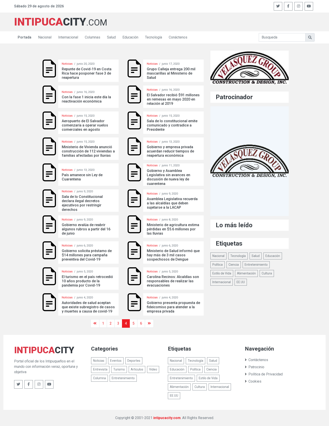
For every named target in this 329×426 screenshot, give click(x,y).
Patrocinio (256, 367)
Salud (111, 37)
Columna (99, 378)
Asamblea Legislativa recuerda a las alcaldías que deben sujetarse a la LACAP (172, 203)
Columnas (92, 37)
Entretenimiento (256, 264)
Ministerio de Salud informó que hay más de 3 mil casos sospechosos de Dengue (173, 255)
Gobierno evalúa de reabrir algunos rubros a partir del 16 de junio (86, 229)
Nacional (44, 37)
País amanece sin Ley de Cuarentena (82, 177)
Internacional (68, 37)
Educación (130, 37)
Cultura (267, 273)
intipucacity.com (167, 418)
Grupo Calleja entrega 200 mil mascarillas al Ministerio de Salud (171, 73)
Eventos (116, 360)
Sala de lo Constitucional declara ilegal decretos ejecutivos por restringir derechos (82, 203)
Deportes (133, 360)
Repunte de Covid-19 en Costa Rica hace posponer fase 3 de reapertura (86, 73)
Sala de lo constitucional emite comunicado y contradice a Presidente (172, 125)
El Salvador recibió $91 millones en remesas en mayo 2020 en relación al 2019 (173, 99)
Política (217, 264)
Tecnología (153, 37)
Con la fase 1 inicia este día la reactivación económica (86, 99)
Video (153, 369)
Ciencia (234, 264)
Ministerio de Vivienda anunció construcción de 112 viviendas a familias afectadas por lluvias (88, 151)
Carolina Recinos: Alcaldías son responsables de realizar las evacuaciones (173, 281)
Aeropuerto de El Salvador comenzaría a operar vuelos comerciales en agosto (85, 125)
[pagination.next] (149, 323)
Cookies (254, 381)
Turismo (119, 369)
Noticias (67, 63)
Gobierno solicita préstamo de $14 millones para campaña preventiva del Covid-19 (87, 255)
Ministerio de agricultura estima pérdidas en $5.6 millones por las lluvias (173, 229)
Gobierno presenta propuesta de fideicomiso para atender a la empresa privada (173, 307)
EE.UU (241, 282)
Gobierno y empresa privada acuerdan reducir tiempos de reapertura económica (170, 151)
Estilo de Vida (221, 273)
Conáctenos (178, 37)
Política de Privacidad (265, 374)
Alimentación (246, 273)
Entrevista (100, 369)
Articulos (137, 369)
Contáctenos (258, 360)
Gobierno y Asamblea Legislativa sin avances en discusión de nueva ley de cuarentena (168, 177)
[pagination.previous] (94, 323)
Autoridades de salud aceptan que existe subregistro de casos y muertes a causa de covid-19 (88, 307)
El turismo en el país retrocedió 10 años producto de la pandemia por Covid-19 (87, 281)
